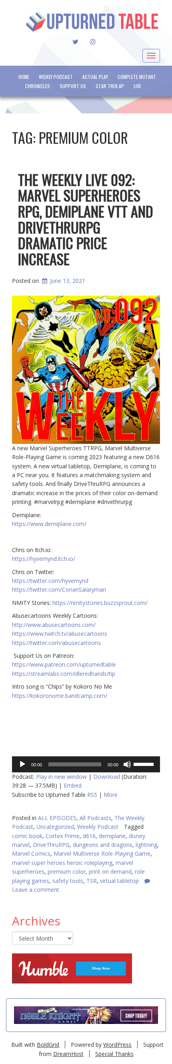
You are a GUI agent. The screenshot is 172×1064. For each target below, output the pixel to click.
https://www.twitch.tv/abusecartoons (59, 633)
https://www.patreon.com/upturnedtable (64, 664)
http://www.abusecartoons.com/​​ (54, 625)
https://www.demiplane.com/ (49, 524)
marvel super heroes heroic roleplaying (62, 863)
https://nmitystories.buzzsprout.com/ (100, 603)
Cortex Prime (63, 836)
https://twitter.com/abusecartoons (56, 643)
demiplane (112, 836)
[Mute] (127, 764)
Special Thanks (114, 1054)
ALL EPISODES (57, 818)
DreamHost (68, 1054)
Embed (73, 785)
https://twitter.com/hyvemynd (50, 580)
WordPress (117, 1044)
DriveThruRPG (51, 844)
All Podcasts (95, 818)
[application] (86, 764)
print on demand (110, 871)
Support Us (73, 86)
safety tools (67, 881)
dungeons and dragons (102, 844)
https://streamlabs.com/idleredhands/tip (63, 673)
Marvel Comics (31, 853)
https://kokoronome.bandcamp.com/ (59, 695)
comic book (27, 836)
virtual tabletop (119, 881)
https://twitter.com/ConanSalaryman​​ (59, 589)
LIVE (137, 86)
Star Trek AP (110, 86)
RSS (92, 794)
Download (106, 776)
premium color (67, 871)
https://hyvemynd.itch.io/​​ (43, 558)
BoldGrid (48, 1044)
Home (23, 76)
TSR (91, 881)
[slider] (145, 763)
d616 (89, 836)
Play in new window (61, 776)
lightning (146, 844)
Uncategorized (55, 826)
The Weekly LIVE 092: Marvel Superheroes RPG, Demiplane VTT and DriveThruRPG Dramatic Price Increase (85, 219)
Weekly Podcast (56, 76)
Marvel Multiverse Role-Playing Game (102, 853)
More (111, 794)
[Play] (22, 764)
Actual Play (95, 76)
